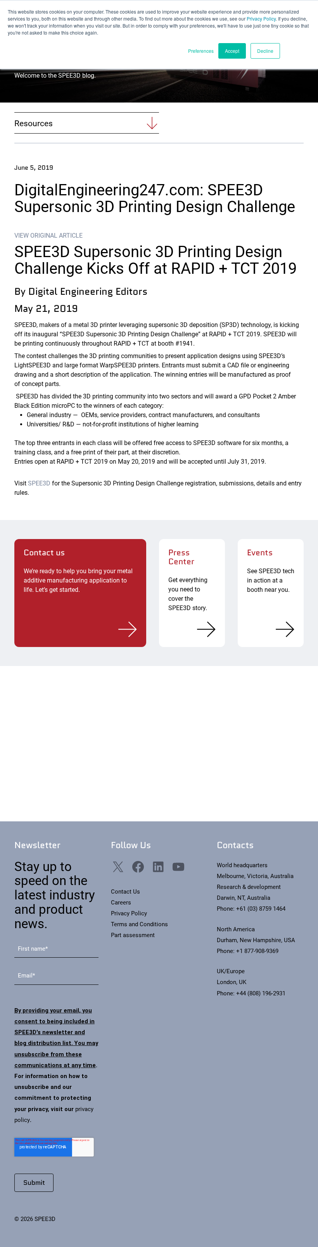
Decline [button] (265, 50)
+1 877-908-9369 (257, 951)
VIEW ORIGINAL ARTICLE (48, 235)
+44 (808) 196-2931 (260, 993)
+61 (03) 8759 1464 (260, 908)
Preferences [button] (201, 50)
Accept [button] (232, 50)
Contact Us (125, 891)
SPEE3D (39, 483)
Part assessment (133, 935)
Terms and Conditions (139, 924)
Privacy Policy (261, 18)
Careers (121, 902)
